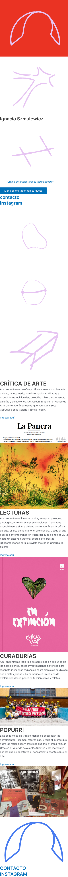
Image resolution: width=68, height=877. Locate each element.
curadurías (40, 181)
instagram (11, 203)
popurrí (50, 181)
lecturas (29, 181)
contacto (9, 197)
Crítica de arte (15, 181)
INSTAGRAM (13, 874)
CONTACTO (13, 868)
